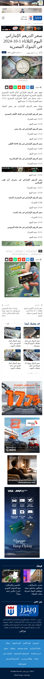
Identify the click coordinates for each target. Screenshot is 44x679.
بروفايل (12, 648)
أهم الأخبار (27, 643)
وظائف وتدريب (26, 659)
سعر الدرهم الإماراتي (36, 254)
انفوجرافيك (22, 664)
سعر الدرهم (9, 251)
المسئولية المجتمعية (21, 654)
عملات (4, 52)
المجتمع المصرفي (12, 659)
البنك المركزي (35, 648)
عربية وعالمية (36, 654)
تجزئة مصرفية (23, 648)
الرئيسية (36, 643)
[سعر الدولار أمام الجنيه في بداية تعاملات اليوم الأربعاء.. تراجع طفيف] (12, 332)
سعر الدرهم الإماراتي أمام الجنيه (20, 254)
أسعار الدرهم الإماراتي (31, 251)
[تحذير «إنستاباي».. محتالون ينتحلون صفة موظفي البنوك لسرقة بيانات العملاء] (32, 575)
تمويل (6, 648)
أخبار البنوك (16, 643)
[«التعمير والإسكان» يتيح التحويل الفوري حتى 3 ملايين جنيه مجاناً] (11, 575)
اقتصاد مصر (7, 654)
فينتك (36, 659)
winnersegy (26, 675)
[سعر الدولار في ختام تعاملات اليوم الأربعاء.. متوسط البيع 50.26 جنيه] (31, 332)
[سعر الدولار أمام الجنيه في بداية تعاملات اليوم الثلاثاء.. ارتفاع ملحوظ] (12, 355)
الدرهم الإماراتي (19, 251)
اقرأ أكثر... (22, 631)
